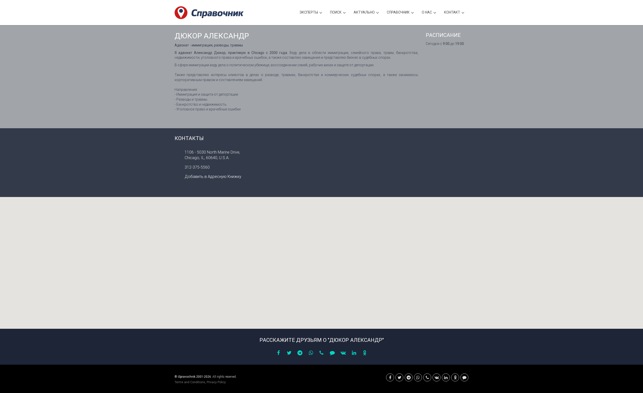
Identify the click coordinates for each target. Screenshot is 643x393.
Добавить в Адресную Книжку (213, 176)
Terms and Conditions (190, 382)
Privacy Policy (216, 382)
